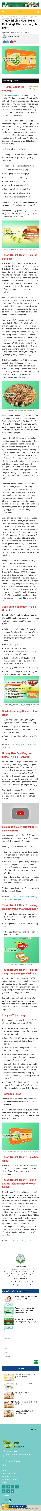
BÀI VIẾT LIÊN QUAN (11, 1291)
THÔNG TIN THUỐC (14, 17)
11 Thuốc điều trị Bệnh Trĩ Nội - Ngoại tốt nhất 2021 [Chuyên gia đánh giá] (20, 18)
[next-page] (6, 1331)
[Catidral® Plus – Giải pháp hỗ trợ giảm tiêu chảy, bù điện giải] (9, 1377)
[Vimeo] (12, 1491)
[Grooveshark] (16, 1281)
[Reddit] (18, 1285)
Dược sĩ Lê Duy (13, 36)
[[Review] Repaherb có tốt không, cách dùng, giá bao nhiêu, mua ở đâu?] (9, 1310)
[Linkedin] (14, 41)
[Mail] (33, 1281)
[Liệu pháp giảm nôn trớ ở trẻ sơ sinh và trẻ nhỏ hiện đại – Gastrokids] (9, 1386)
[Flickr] (12, 1281)
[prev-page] (3, 1331)
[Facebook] (4, 41)
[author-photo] (20, 1263)
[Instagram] (20, 1281)
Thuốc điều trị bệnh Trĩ (21, 1240)
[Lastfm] (24, 1281)
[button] (3, 12)
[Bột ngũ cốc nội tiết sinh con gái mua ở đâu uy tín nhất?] (9, 1395)
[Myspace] (10, 1285)
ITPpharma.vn (8, 1500)
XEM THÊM (27, 1291)
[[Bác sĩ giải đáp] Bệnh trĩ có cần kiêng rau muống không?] (9, 1321)
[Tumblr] (26, 1285)
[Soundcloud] (22, 1285)
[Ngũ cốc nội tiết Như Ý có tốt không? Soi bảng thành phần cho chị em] (9, 1413)
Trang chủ (5, 17)
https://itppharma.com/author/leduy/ (20, 1269)
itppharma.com (34, 1508)
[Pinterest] (11, 41)
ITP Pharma (30, 1165)
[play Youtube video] (20, 813)
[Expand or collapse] (22, 81)
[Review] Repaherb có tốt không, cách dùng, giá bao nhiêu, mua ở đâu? (24, 1310)
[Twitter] (7, 41)
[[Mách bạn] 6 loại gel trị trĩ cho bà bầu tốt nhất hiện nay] (9, 1298)
